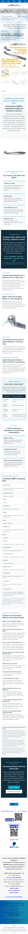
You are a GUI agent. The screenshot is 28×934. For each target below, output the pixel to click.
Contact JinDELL (14, 787)
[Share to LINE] (6, 31)
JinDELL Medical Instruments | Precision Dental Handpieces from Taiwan (14, 5)
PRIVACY (22, 930)
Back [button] (16, 804)
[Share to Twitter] (4, 31)
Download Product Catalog (14, 791)
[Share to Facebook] (2, 31)
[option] (14, 55)
